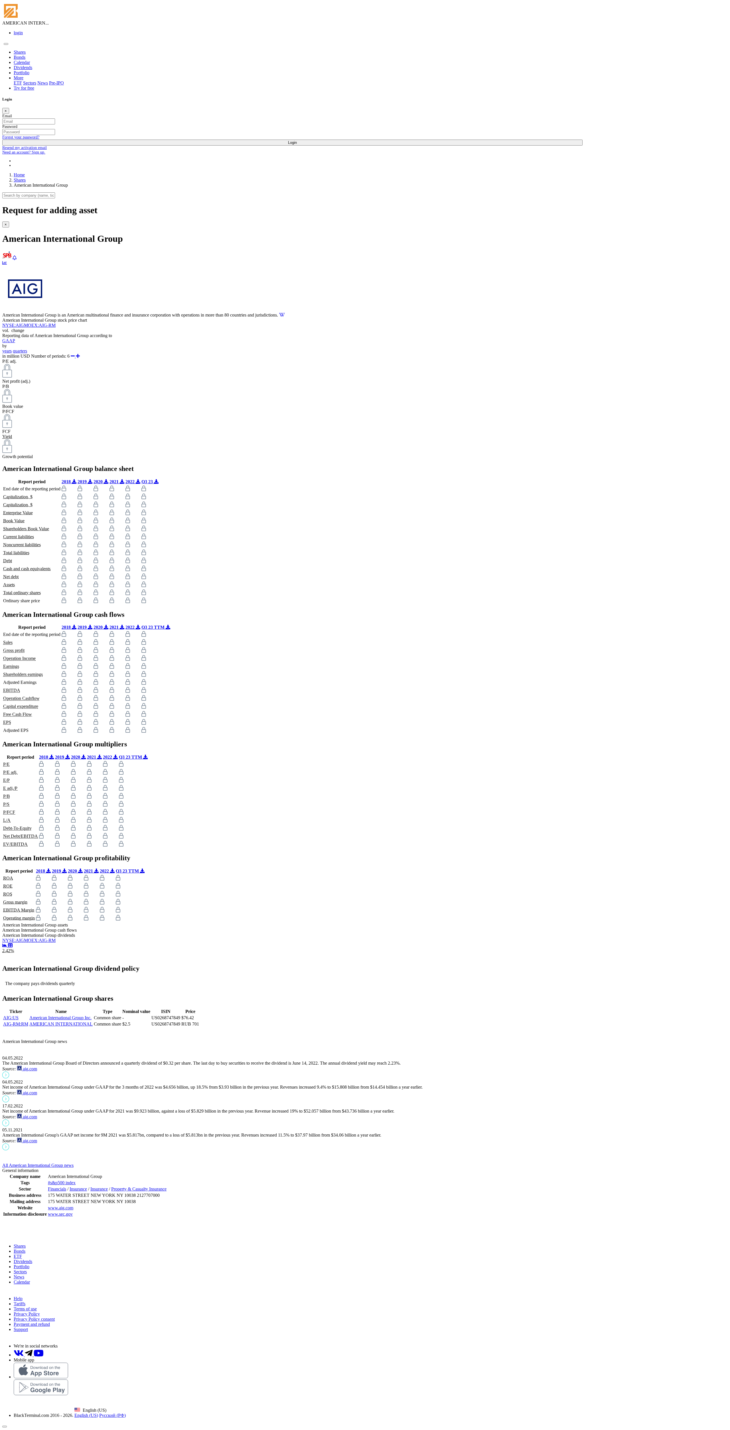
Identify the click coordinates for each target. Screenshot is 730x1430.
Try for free (24, 88)
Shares (20, 52)
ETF (18, 82)
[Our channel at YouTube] (39, 1354)
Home (19, 174)
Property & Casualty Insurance (139, 1189)
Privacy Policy (27, 1314)
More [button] (18, 77)
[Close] (4, 1426)
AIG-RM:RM (15, 1024)
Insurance (78, 1189)
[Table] (10, 945)
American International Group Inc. (60, 1017)
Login (292, 142)
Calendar (22, 62)
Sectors (29, 82)
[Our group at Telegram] (29, 1354)
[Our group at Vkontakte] (19, 1354)
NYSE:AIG (13, 325)
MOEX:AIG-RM (40, 325)
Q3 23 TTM (153, 627)
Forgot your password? (20, 137)
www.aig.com (60, 1207)
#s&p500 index (62, 1182)
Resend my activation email (24, 148)
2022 (130, 481)
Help (18, 1298)
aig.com (29, 1068)
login (18, 32)
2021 (115, 481)
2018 (67, 481)
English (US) (86, 1415)
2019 (83, 481)
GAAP (8, 340)
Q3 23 (147, 481)
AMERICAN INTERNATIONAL (61, 1024)
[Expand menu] (6, 44)
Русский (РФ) (112, 1415)
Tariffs (19, 1303)
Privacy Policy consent (34, 1319)
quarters (20, 351)
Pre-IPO (56, 82)
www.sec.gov (60, 1214)
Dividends (23, 67)
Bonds (19, 57)
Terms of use (25, 1308)
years (7, 351)
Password (9, 126)
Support (21, 1329)
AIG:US (11, 1017)
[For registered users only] (15, 257)
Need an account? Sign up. (23, 152)
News (42, 82)
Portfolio (21, 72)
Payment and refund (32, 1324)
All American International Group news (38, 1165)
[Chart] (5, 945)
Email (7, 116)
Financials (57, 1189)
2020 (99, 481)
